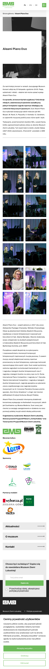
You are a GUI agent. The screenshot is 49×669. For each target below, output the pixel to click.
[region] (24, 642)
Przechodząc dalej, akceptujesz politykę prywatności (24, 589)
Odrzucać (24, 663)
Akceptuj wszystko (24, 648)
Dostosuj (24, 656)
